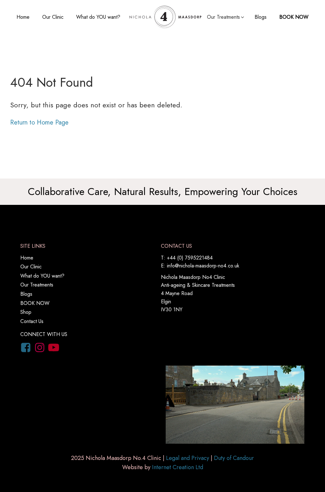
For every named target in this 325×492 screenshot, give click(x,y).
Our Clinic (52, 17)
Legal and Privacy (187, 458)
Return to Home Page (39, 122)
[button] (226, 17)
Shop (25, 312)
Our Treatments (36, 284)
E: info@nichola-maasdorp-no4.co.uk (200, 265)
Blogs (261, 17)
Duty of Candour (234, 458)
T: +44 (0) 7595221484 (187, 257)
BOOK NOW (293, 17)
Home (23, 17)
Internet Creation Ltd (177, 467)
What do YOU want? (98, 17)
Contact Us (31, 321)
